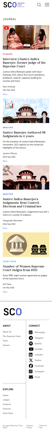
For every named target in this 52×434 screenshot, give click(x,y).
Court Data (8, 413)
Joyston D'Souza (10, 153)
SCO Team (7, 284)
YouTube (38, 349)
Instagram (39, 371)
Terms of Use (43, 426)
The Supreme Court (12, 336)
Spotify (38, 343)
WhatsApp (40, 332)
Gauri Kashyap (9, 86)
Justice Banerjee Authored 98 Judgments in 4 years (24, 134)
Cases (5, 395)
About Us (7, 331)
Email (37, 377)
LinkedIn (39, 354)
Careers (6, 345)
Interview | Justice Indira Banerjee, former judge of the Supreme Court (24, 62)
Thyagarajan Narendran (12, 220)
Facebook (39, 365)
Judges (6, 399)
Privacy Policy (30, 426)
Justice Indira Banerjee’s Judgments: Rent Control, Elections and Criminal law (22, 202)
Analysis (7, 404)
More (5, 94)
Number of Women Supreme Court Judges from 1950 (23, 268)
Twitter (38, 360)
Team (5, 340)
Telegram (39, 338)
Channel (7, 408)
